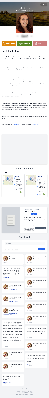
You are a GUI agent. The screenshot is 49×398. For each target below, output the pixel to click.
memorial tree (17, 124)
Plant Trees (21, 192)
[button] (8, 179)
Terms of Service (28, 392)
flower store (36, 124)
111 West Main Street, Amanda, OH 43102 (19, 188)
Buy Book (34, 214)
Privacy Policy (21, 392)
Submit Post (41, 249)
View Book (27, 214)
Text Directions (16, 192)
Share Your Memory (40, 228)
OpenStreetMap (26, 394)
